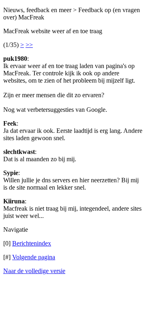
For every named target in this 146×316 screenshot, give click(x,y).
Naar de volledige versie (34, 270)
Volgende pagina (33, 257)
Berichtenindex (31, 243)
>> (29, 44)
